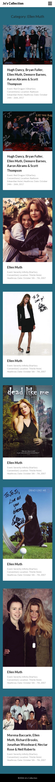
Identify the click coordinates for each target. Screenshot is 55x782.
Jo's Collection (13, 3)
